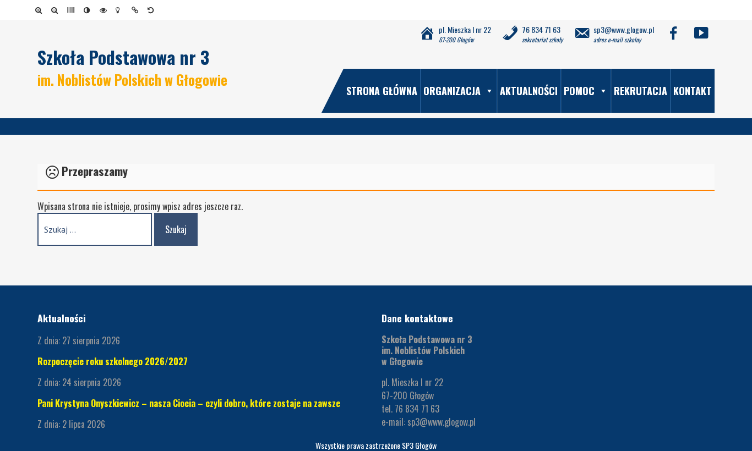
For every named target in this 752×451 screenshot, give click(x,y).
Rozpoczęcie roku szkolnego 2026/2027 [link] (112, 361)
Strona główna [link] (381, 91)
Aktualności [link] (529, 91)
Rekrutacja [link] (640, 91)
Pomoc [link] (579, 91)
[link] (40, 10)
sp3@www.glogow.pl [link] (441, 421)
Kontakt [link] (692, 91)
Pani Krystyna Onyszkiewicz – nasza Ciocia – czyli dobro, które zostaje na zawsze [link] (188, 403)
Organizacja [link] (452, 91)
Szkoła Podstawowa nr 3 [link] (123, 57)
